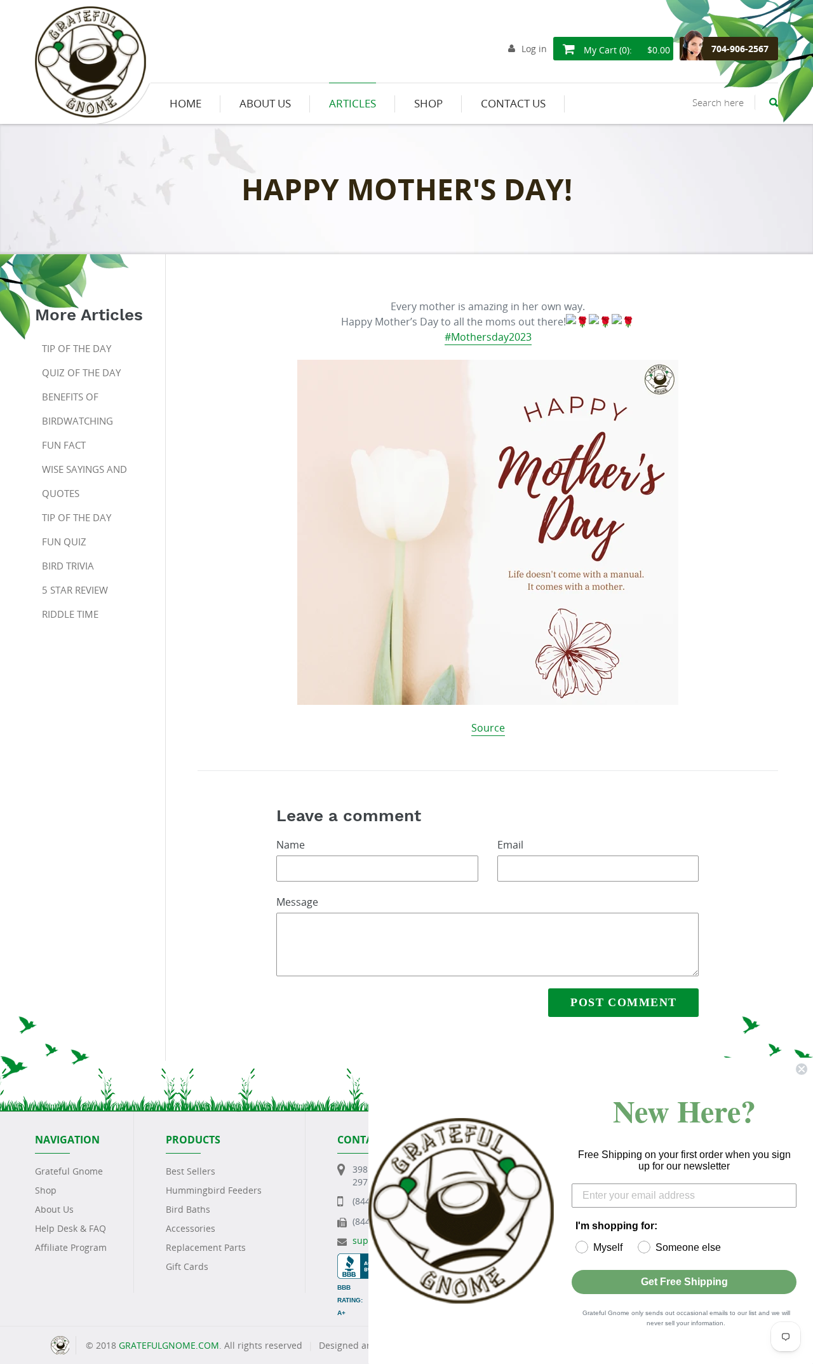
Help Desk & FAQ (70, 1228)
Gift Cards (187, 1266)
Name (290, 845)
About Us (54, 1209)
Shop (46, 1190)
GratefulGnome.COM (169, 1345)
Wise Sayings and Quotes (84, 481)
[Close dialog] (801, 1069)
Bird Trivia (68, 565)
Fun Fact (64, 445)
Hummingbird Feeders (214, 1190)
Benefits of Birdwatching (77, 408)
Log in (534, 49)
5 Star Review (75, 589)
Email (510, 845)
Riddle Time (70, 614)
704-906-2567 (740, 49)
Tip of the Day (76, 348)
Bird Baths (188, 1209)
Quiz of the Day (81, 372)
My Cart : (625, 50)
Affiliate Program (71, 1247)
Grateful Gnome (69, 1171)
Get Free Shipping (684, 1281)
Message (297, 902)
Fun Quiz (64, 541)
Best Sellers (190, 1171)
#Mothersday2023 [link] (488, 337)
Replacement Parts (206, 1247)
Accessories (190, 1228)
